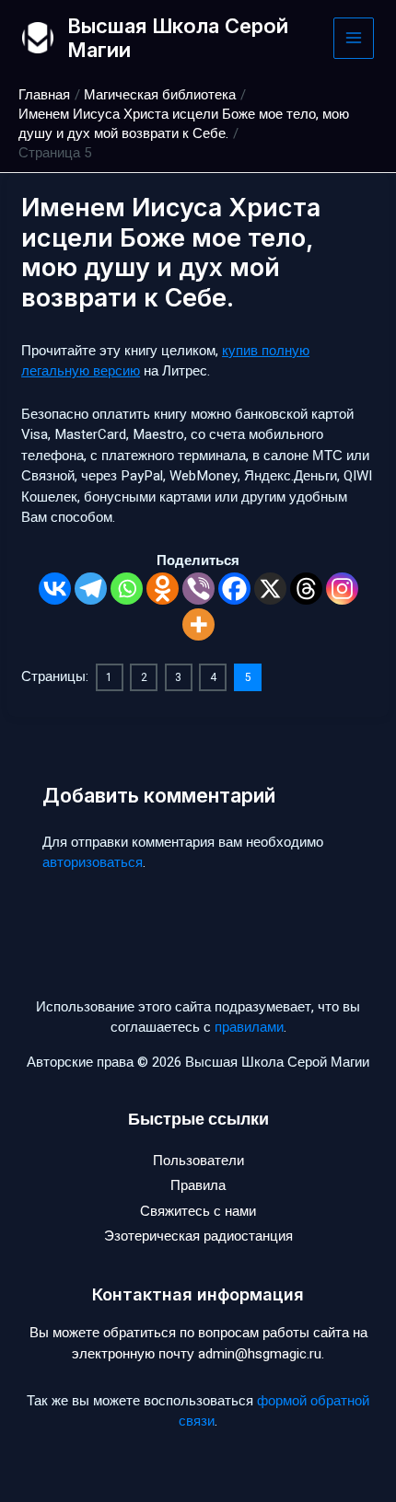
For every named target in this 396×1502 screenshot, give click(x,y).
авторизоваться (92, 862)
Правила (198, 1185)
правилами (249, 1027)
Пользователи (198, 1160)
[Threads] (306, 588)
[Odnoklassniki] (162, 588)
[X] (270, 588)
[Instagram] (342, 588)
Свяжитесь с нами (198, 1211)
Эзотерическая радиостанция (198, 1236)
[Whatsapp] (127, 588)
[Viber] (198, 588)
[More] (198, 624)
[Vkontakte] (55, 588)
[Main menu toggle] (354, 38)
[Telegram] (91, 588)
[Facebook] (234, 588)
